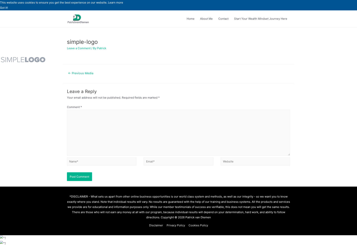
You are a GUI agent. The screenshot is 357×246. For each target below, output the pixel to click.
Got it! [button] (4, 7)
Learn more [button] (115, 2)
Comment (74, 107)
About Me (206, 18)
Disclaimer (156, 225)
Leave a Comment (79, 48)
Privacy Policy (176, 225)
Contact (223, 18)
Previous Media (80, 73)
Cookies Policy (198, 225)
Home (190, 18)
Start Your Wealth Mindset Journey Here (260, 18)
